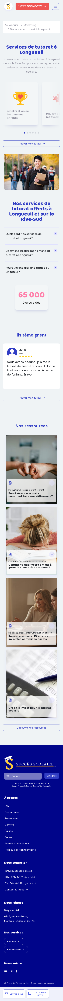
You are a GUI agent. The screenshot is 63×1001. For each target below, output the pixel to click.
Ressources (11, 818)
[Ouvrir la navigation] (55, 6)
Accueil (13, 25)
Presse (8, 837)
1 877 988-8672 (30, 6)
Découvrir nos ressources (31, 727)
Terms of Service (39, 786)
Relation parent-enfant (32, 489)
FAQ (7, 805)
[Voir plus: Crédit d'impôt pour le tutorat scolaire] (52, 700)
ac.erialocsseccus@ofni (18, 870)
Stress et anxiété (38, 561)
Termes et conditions (17, 843)
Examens (13, 561)
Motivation (13, 489)
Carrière (9, 824)
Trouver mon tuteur (29, 143)
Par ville (11, 941)
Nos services (12, 812)
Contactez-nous (14, 889)
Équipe (9, 830)
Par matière (14, 949)
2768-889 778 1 (14, 877)
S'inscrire (52, 775)
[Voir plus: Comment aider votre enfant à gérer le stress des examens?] (52, 554)
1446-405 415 (13, 883)
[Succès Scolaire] (31, 763)
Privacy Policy (23, 786)
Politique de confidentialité (20, 849)
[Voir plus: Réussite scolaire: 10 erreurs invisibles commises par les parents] (52, 626)
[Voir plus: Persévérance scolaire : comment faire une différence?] (52, 483)
